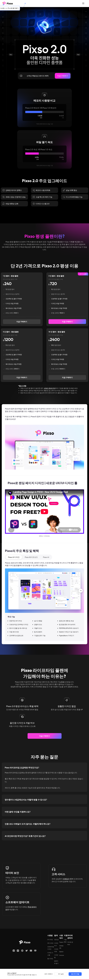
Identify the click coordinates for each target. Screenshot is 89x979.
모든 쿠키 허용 (75, 974)
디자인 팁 (56, 955)
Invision (61, 954)
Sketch (61, 950)
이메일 (65, 878)
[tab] (44, 765)
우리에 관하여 (70, 942)
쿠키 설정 (61, 974)
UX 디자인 (50, 942)
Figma (61, 941)
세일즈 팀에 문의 (49, 388)
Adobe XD (61, 946)
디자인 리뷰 (56, 949)
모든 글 (56, 938)
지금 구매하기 (62, 76)
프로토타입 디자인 (50, 947)
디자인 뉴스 (56, 943)
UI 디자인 (50, 938)
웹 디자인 (50, 957)
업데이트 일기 (56, 961)
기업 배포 (65, 940)
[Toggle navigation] (83, 3)
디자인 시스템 (50, 953)
